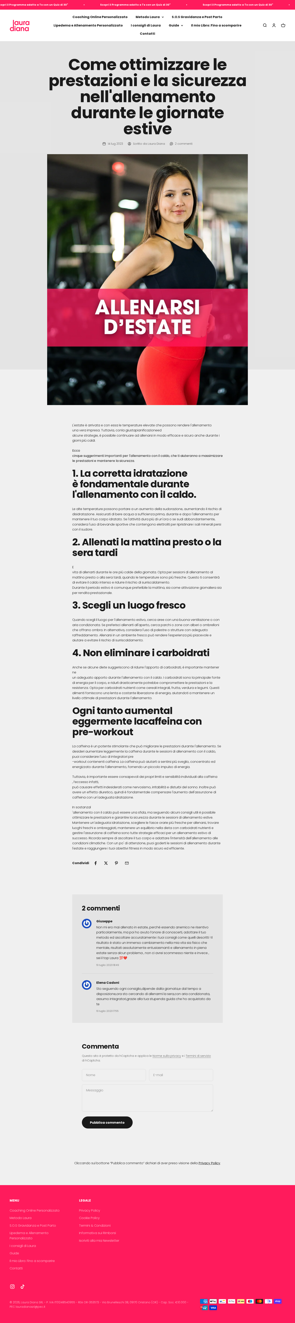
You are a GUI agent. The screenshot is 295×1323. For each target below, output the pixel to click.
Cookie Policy (89, 1218)
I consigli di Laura (146, 25)
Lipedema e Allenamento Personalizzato (88, 25)
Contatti (147, 34)
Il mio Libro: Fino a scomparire (216, 25)
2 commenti (183, 144)
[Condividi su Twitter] (106, 863)
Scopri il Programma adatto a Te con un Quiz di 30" (102, 4)
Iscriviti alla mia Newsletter (99, 1240)
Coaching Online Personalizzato (100, 17)
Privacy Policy (89, 1210)
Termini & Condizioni (95, 1225)
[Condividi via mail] (127, 863)
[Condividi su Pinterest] (116, 863)
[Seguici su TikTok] (22, 1286)
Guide (174, 25)
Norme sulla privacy (167, 1056)
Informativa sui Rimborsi (97, 1233)
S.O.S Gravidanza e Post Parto (197, 17)
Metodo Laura (148, 17)
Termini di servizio (198, 1056)
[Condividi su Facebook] (96, 863)
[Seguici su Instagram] (12, 1286)
